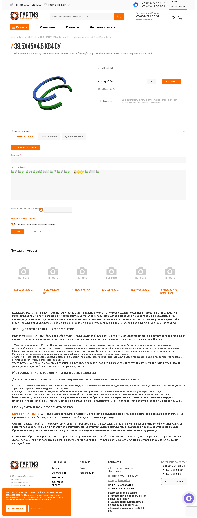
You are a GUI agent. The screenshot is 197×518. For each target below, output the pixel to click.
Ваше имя (16, 155)
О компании (47, 27)
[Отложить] (32, 267)
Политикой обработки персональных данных (28, 499)
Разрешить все (15, 508)
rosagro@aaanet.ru (119, 480)
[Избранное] (173, 18)
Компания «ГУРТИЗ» (24, 413)
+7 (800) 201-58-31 (147, 16)
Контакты (72, 27)
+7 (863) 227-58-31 (153, 6)
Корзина (180, 15)
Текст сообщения (19, 167)
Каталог (56, 468)
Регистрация (178, 6)
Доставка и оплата (102, 27)
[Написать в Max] (189, 498)
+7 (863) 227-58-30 (153, 3)
